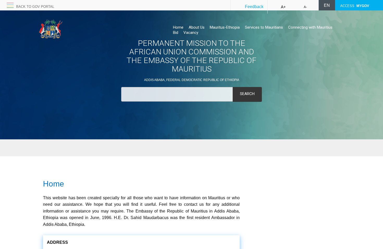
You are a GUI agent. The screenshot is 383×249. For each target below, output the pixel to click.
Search (247, 93)
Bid (175, 32)
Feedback (254, 6)
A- (305, 7)
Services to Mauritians (264, 27)
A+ (283, 7)
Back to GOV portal (35, 7)
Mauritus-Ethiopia (225, 27)
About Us (197, 27)
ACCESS (354, 6)
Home (178, 27)
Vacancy (190, 32)
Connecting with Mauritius (310, 27)
